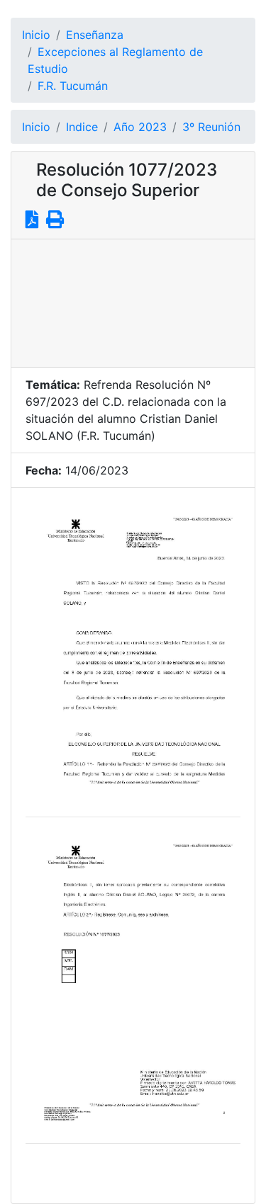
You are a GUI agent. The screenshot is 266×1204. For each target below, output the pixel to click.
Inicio (36, 35)
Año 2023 (140, 127)
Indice (82, 127)
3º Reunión (211, 127)
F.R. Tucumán (73, 86)
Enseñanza (94, 35)
